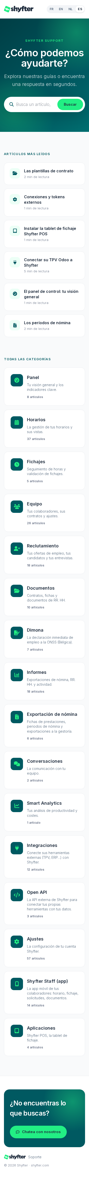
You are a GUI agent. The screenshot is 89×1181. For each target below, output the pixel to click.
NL (70, 9)
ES (80, 9)
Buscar (70, 104)
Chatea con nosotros (41, 1131)
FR (52, 9)
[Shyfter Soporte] (18, 9)
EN (61, 9)
